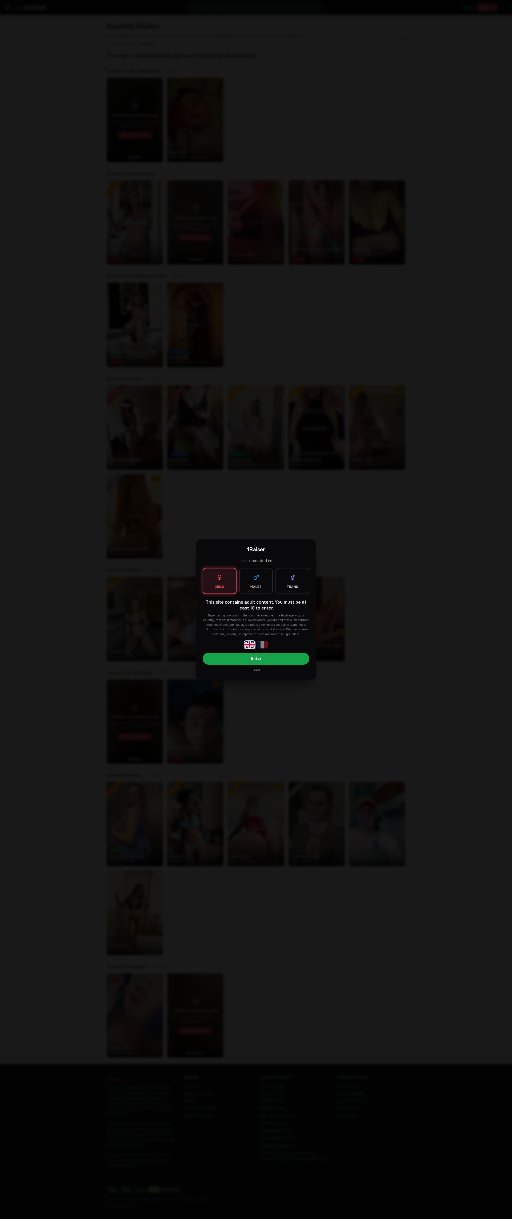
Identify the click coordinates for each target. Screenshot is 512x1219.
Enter (256, 658)
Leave (256, 670)
